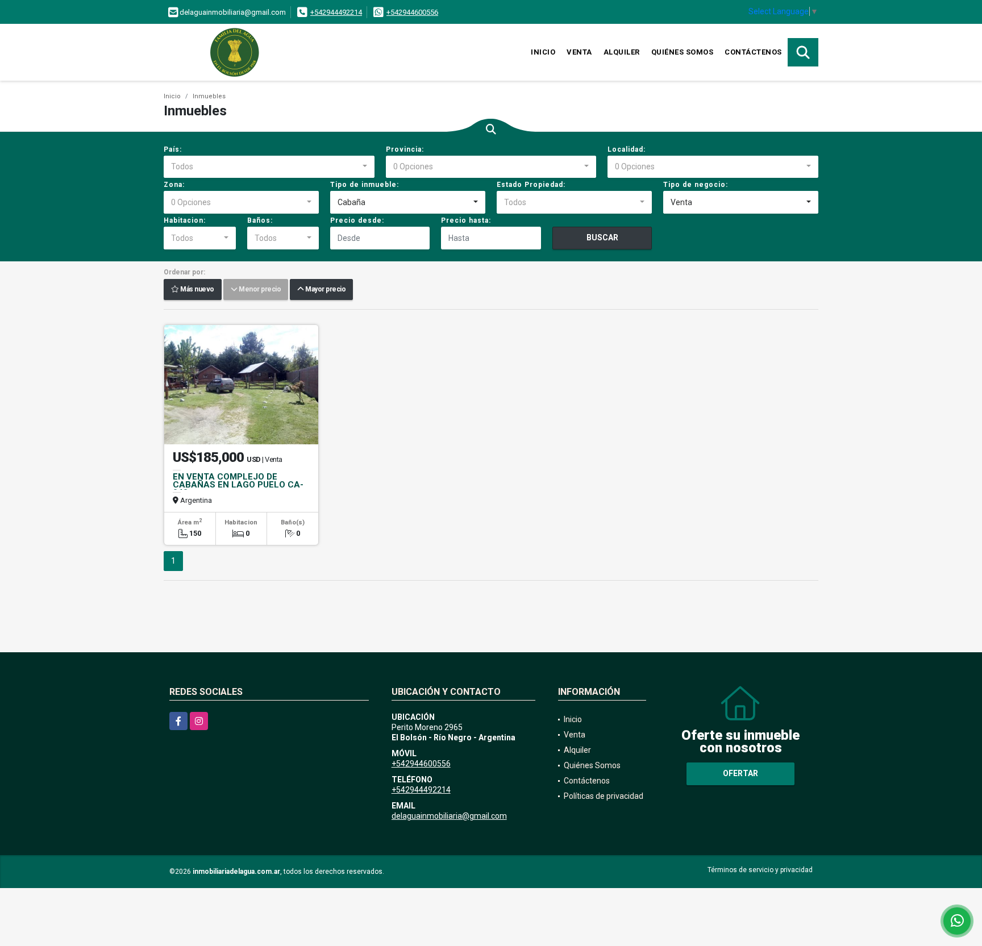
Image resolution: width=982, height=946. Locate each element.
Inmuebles (209, 96)
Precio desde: (357, 220)
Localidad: (626, 149)
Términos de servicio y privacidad (760, 870)
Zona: (174, 185)
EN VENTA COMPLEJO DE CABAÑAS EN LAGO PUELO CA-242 (238, 485)
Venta (579, 52)
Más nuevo (196, 290)
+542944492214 (336, 12)
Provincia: (405, 149)
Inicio (543, 52)
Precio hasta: (466, 220)
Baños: (260, 220)
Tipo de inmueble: (364, 185)
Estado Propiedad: (531, 185)
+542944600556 (412, 12)
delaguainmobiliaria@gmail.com (449, 815)
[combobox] (269, 167)
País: (173, 149)
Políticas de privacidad (603, 796)
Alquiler (622, 52)
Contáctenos (753, 52)
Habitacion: (185, 220)
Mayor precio (324, 290)
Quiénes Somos (682, 52)
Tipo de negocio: (695, 185)
